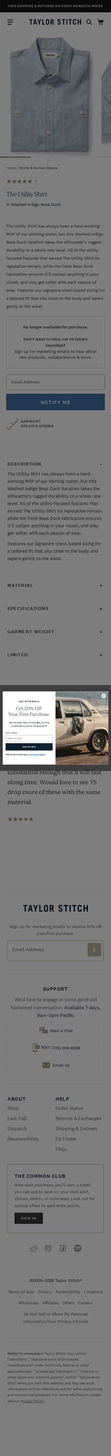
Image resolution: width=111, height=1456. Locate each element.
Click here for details (37, 754)
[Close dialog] (103, 695)
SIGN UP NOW (29, 747)
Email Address (12, 733)
